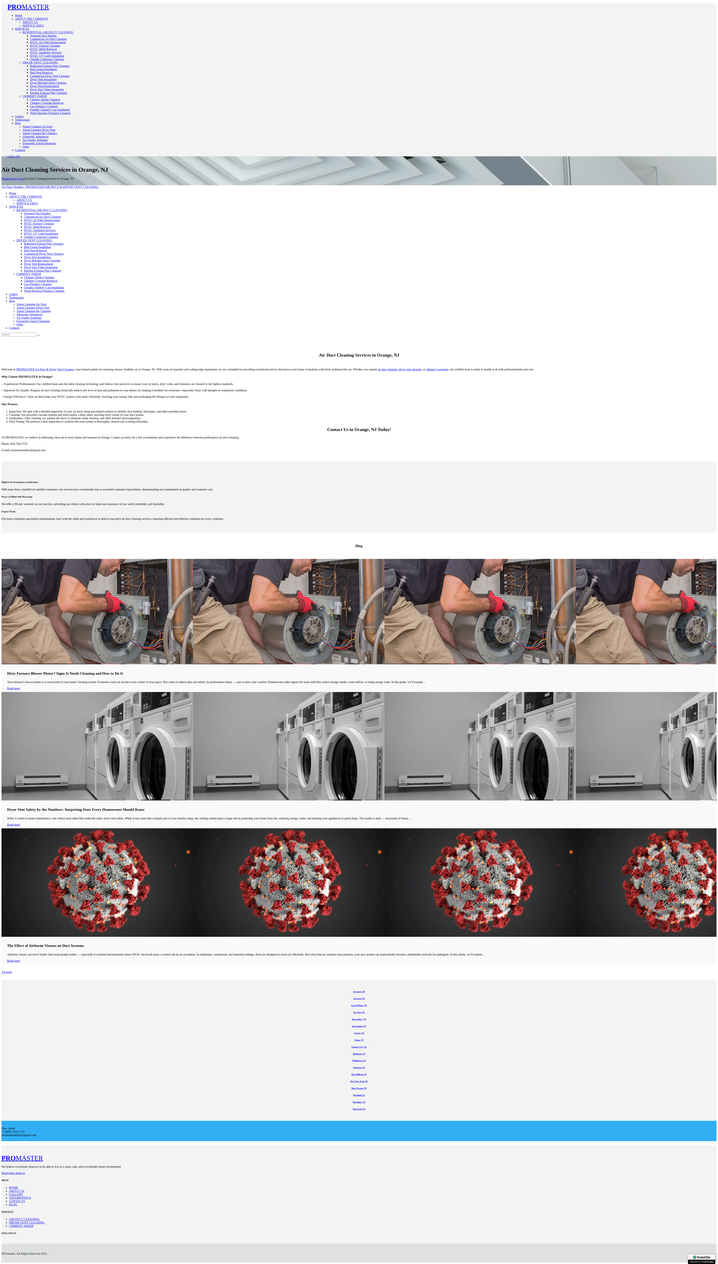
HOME (14, 1187)
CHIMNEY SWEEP (21, 1226)
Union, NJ (359, 1040)
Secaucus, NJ (359, 991)
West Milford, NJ (359, 1074)
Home (5, 178)
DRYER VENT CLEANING (27, 1222)
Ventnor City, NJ (359, 1047)
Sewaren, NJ (359, 998)
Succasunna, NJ (359, 1026)
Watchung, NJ (359, 1102)
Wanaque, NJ (359, 1067)
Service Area (16, 178)
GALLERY (16, 1194)
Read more (13, 688)
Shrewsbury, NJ (359, 1019)
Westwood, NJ (359, 1109)
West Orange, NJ (359, 1088)
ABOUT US (16, 1191)
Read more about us (13, 1173)
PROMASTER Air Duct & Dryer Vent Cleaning (45, 369)
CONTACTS (17, 1201)
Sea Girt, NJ (359, 1012)
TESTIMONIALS (20, 1197)
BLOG (13, 1204)
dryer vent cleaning (409, 369)
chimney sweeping (437, 369)
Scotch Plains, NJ (359, 1005)
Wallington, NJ (359, 1060)
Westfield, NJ (359, 1095)
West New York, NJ (359, 1081)
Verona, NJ (359, 1033)
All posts (6, 972)
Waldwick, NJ (359, 1054)
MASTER (28, 7)
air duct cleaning (387, 369)
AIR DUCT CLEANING (24, 1219)
